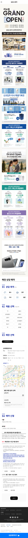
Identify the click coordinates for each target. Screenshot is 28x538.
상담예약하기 (13, 535)
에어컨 (7, 320)
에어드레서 (19, 317)
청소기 (7, 324)
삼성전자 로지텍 (18, 510)
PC (7, 327)
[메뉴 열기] (1, 2)
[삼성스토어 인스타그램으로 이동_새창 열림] (17, 517)
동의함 (6, 471)
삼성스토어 (14, 2)
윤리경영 (12, 526)
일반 (24, 297)
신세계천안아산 (7, 341)
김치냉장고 (7, 314)
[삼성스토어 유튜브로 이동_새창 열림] (10, 517)
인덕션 (19, 324)
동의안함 (13, 471)
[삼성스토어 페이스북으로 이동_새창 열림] (15, 517)
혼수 (10, 292)
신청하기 (14, 498)
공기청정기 (19, 320)
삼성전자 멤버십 (12, 510)
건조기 (7, 317)
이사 (10, 297)
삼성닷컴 (7, 510)
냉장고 (19, 311)
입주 (22, 292)
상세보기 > (6, 363)
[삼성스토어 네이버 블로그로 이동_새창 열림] (13, 517)
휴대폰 (19, 327)
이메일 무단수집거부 (3, 526)
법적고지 (8, 526)
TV (7, 311)
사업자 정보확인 (11, 531)
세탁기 (19, 314)
